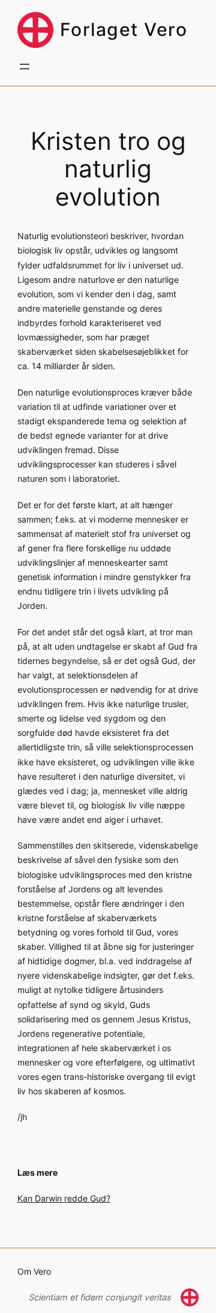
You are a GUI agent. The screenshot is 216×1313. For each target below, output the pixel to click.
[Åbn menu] (24, 66)
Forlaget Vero (124, 29)
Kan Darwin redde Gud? (63, 1198)
